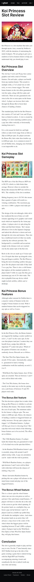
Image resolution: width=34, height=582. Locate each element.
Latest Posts (7, 575)
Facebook (16, 575)
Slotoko (14, 572)
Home (13, 3)
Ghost (28, 575)
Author (24, 3)
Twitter (23, 575)
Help (30, 3)
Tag (18, 3)
